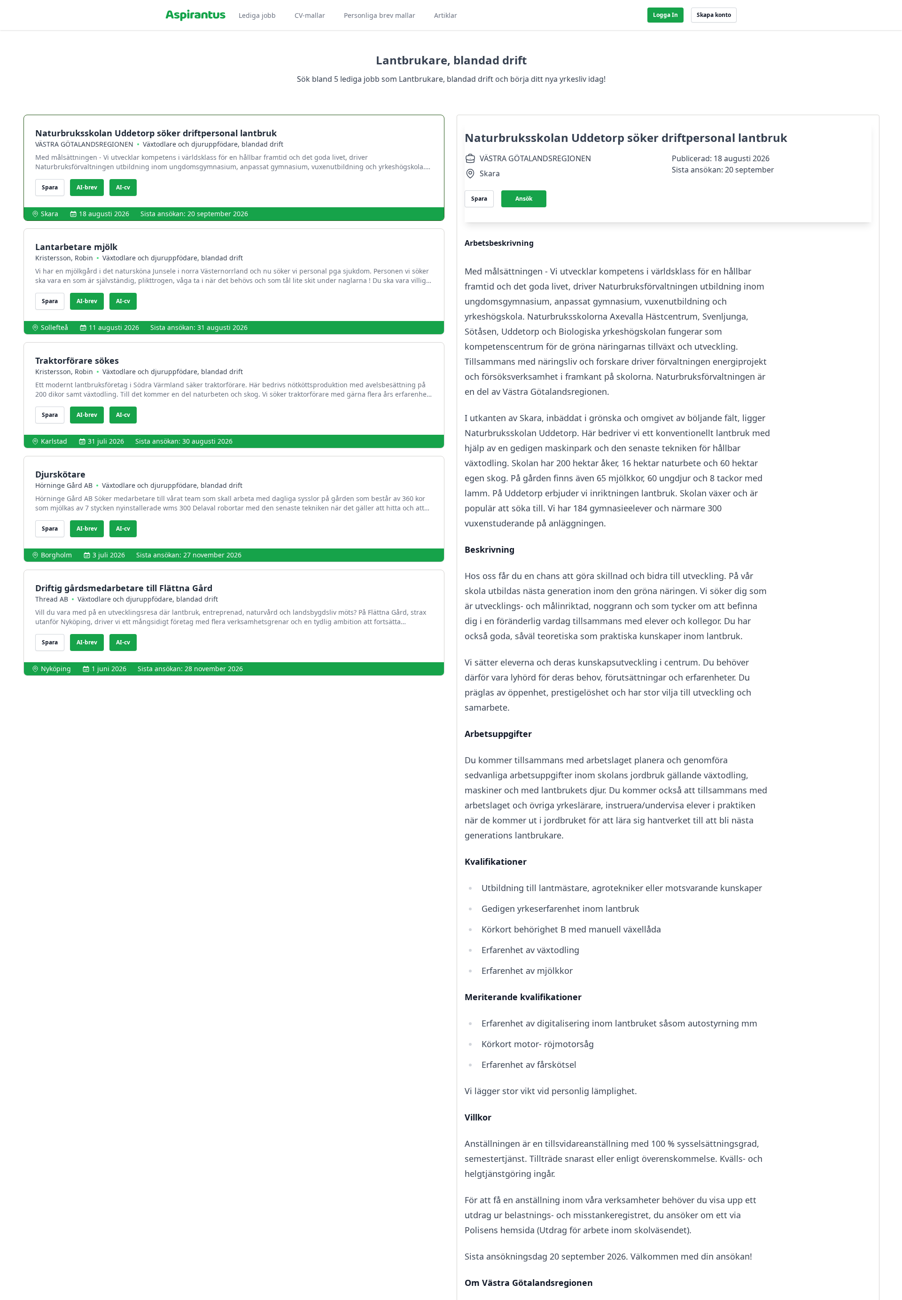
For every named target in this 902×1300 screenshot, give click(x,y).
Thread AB (51, 599)
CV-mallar (310, 15)
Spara (50, 187)
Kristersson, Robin (64, 257)
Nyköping (56, 668)
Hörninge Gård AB (64, 485)
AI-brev (87, 187)
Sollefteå (54, 327)
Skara (49, 213)
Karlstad (54, 441)
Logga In (665, 15)
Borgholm (56, 554)
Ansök (523, 199)
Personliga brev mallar (379, 15)
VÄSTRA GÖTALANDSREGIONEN (84, 144)
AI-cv (123, 187)
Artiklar (445, 15)
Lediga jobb (257, 15)
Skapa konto (714, 15)
